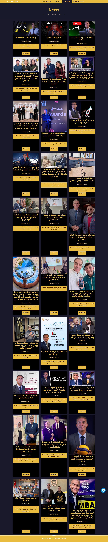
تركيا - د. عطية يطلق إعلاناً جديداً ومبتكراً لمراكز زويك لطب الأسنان (54, 508)
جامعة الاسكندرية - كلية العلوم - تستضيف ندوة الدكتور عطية (26, 449)
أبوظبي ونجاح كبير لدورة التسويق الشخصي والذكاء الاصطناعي (53, 277)
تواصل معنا (58, 1)
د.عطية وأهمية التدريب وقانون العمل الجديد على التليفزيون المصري (54, 390)
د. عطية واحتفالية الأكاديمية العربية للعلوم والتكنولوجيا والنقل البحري (54, 445)
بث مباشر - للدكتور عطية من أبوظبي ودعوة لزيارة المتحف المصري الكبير (26, 346)
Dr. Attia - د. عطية (14, 2)
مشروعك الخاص (54, 38)
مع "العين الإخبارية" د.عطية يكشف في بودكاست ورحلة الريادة (54, 81)
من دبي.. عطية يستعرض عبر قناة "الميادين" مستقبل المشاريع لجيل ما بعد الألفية (82, 75)
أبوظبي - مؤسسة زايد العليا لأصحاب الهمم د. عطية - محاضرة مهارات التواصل (26, 126)
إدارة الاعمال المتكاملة (26, 38)
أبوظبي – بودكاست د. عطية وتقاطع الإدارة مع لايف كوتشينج (26, 217)
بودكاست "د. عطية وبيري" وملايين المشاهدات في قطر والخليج (82, 337)
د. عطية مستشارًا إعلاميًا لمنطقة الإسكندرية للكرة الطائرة (82, 459)
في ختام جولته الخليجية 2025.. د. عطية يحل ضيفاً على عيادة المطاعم (82, 237)
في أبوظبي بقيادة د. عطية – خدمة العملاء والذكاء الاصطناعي (54, 217)
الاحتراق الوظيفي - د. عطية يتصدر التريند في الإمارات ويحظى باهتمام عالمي (82, 294)
